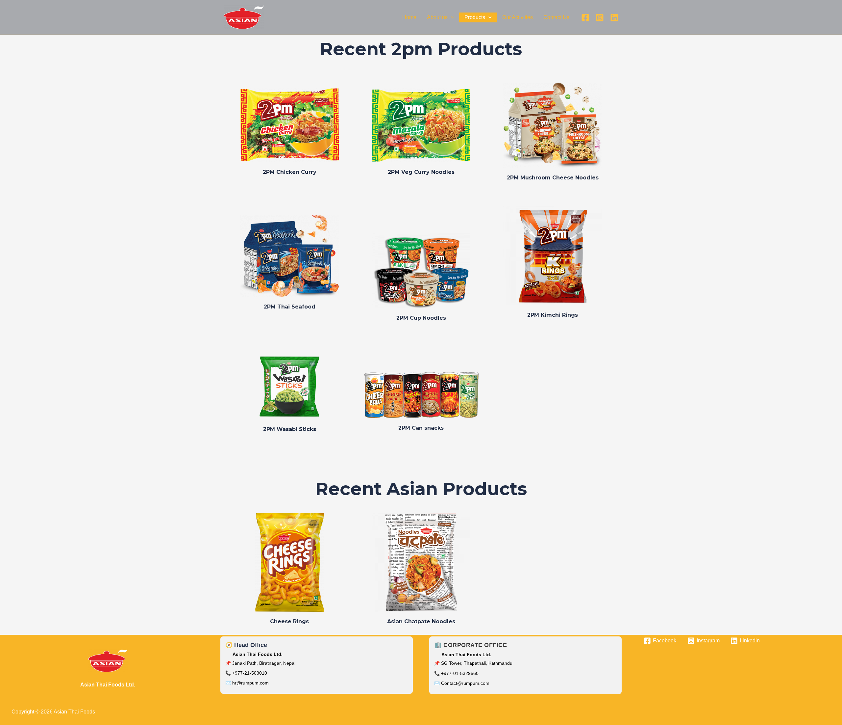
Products (474, 17)
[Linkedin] (614, 17)
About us (437, 17)
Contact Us (556, 17)
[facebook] (585, 17)
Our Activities (517, 17)
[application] (451, 17)
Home (409, 17)
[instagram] (600, 17)
